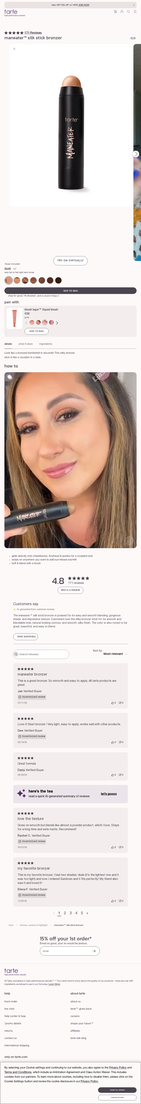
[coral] (38, 322)
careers (74, 1016)
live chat (9, 1009)
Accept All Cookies (117, 1090)
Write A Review (70, 590)
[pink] (45, 322)
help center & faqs (15, 1016)
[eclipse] (50, 280)
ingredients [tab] (45, 344)
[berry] (51, 322)
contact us (10, 1038)
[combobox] (110, 654)
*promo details (12, 1023)
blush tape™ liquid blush (41, 309)
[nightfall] (33, 280)
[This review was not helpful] (120, 703)
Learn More (54, 984)
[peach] (32, 322)
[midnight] (42, 280)
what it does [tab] (26, 344)
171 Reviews (33, 33)
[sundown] (17, 280)
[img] (6, 32)
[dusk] (9, 280)
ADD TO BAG (36, 331)
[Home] (15, 972)
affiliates (75, 1031)
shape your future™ (82, 1023)
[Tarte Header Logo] (15, 13)
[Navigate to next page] (87, 913)
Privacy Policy (117, 1067)
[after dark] (25, 280)
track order (10, 1001)
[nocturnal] (58, 280)
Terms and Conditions (17, 1072)
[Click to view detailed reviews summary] (25, 636)
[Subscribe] (94, 951)
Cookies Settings (117, 1097)
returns (8, 1031)
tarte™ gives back (81, 1009)
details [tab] (8, 344)
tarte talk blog (78, 1038)
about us (75, 1001)
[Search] (128, 13)
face (11, 925)
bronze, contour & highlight (33, 925)
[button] (115, 13)
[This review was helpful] (113, 703)
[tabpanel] (70, 354)
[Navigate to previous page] (53, 913)
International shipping (16, 1045)
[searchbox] (43, 654)
